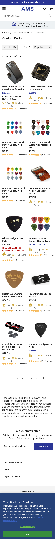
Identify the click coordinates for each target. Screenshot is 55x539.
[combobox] (27, 15)
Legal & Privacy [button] (12, 476)
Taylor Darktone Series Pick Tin (40, 295)
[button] (51, 9)
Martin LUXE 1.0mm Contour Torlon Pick (12, 295)
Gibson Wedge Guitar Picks (12, 239)
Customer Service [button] (13, 462)
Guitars (5, 32)
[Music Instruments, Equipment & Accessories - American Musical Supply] (27, 9)
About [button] (7, 469)
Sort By (28, 47)
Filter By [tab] (12, 47)
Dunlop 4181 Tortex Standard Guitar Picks (39, 239)
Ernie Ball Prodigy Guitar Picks (41, 345)
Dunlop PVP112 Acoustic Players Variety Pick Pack (14, 191)
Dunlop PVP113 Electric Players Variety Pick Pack (13, 145)
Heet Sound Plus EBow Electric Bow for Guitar (13, 88)
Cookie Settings (27, 526)
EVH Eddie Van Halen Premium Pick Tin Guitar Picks (12, 347)
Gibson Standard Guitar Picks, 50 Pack (40, 88)
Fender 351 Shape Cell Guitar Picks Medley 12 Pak (40, 145)
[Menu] (4, 8)
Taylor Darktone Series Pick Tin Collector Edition (40, 191)
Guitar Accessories (21, 32)
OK (27, 534)
